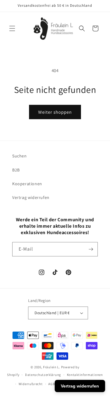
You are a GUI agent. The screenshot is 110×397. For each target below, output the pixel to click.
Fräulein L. (51, 367)
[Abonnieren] (90, 249)
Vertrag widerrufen (31, 197)
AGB (51, 384)
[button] (12, 28)
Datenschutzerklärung (43, 375)
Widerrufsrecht (31, 384)
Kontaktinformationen (85, 375)
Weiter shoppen (55, 112)
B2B (16, 170)
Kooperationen (27, 183)
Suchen (19, 156)
